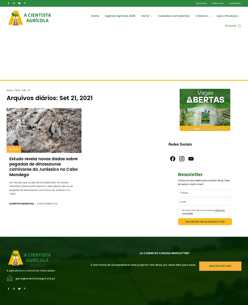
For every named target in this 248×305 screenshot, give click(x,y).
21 (29, 90)
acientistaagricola (21, 203)
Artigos (14, 149)
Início (10, 90)
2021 (17, 90)
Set (24, 90)
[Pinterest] (24, 3)
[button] (233, 25)
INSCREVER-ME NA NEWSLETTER (205, 221)
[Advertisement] (124, 54)
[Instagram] (14, 3)
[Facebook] (8, 3)
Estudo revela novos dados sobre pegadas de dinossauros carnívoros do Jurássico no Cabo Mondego (43, 166)
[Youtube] (19, 3)
